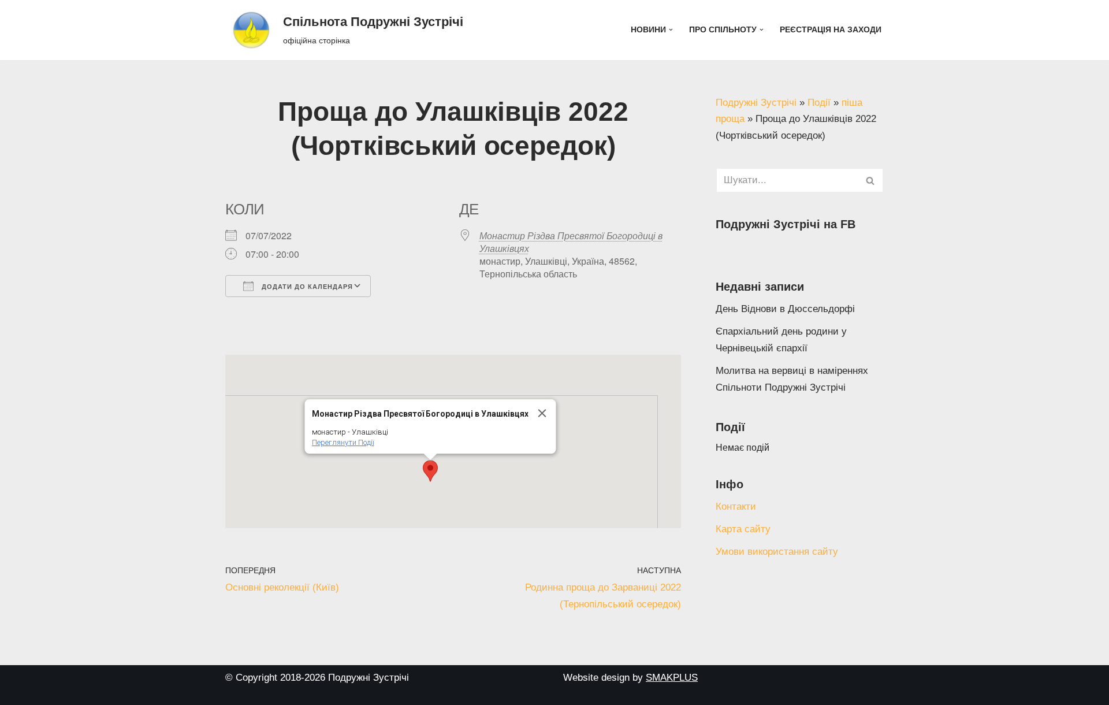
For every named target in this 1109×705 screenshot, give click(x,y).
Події (819, 102)
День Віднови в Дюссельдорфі (785, 308)
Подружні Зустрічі (756, 102)
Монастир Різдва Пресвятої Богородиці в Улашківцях (571, 242)
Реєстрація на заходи (830, 29)
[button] (671, 30)
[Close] (542, 413)
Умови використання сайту (777, 551)
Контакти (736, 506)
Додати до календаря (306, 286)
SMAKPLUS (672, 677)
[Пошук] (871, 180)
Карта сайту (743, 529)
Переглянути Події (342, 442)
